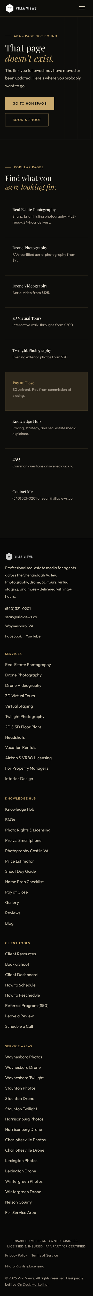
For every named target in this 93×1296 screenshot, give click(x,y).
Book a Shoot (27, 120)
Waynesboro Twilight (24, 1077)
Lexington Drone (20, 1170)
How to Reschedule (22, 995)
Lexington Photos (21, 1160)
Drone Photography (23, 674)
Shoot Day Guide (20, 871)
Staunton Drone (19, 1098)
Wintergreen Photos (24, 1181)
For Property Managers (26, 768)
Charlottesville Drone (24, 1150)
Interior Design (19, 778)
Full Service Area (20, 1212)
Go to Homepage (30, 103)
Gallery (12, 902)
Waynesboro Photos (23, 1056)
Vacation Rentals (20, 747)
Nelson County (18, 1202)
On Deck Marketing (32, 1284)
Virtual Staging (19, 706)
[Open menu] (82, 8)
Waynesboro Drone (23, 1067)
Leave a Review (19, 1015)
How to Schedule (20, 985)
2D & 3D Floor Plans (23, 726)
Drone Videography (23, 685)
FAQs (10, 819)
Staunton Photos (20, 1088)
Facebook (13, 636)
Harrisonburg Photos (24, 1119)
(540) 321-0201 (18, 608)
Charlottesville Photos (25, 1139)
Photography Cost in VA (27, 850)
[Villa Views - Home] (20, 8)
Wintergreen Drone (23, 1191)
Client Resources (20, 953)
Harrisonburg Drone (23, 1129)
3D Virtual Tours (20, 695)
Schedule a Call (19, 1026)
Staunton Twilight (21, 1108)
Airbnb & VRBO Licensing (28, 757)
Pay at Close (16, 892)
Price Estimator (19, 861)
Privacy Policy (16, 1255)
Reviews (12, 912)
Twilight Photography (24, 716)
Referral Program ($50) (27, 1005)
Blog (9, 923)
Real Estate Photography (28, 664)
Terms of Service (44, 1255)
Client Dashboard (21, 974)
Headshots (15, 737)
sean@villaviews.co (21, 616)
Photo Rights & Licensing (27, 829)
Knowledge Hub (19, 809)
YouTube (33, 636)
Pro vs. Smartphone (23, 840)
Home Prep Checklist (24, 881)
